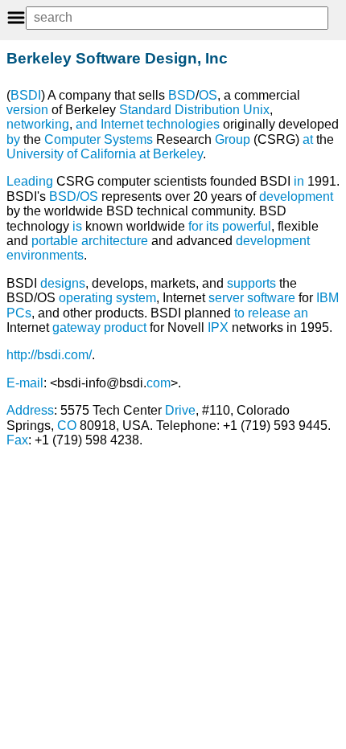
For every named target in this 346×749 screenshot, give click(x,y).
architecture (114, 241)
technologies (183, 124)
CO (66, 425)
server (226, 298)
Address (30, 410)
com (158, 383)
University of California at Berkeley (104, 154)
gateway (76, 327)
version (27, 110)
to (239, 313)
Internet (122, 124)
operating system (107, 298)
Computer (72, 139)
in (299, 181)
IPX (218, 327)
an (301, 313)
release (269, 313)
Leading (29, 181)
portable (54, 241)
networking (37, 124)
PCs (18, 313)
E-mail (24, 383)
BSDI (25, 95)
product (125, 327)
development (296, 196)
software (271, 298)
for (195, 226)
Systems (128, 139)
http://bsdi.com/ (49, 355)
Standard (145, 110)
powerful (246, 226)
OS (208, 95)
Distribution (207, 110)
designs (62, 283)
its (212, 226)
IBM (327, 298)
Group (232, 139)
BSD (182, 95)
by (13, 139)
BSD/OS (73, 196)
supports (251, 283)
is (77, 226)
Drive (180, 410)
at (308, 139)
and (86, 124)
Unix (256, 110)
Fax (17, 440)
